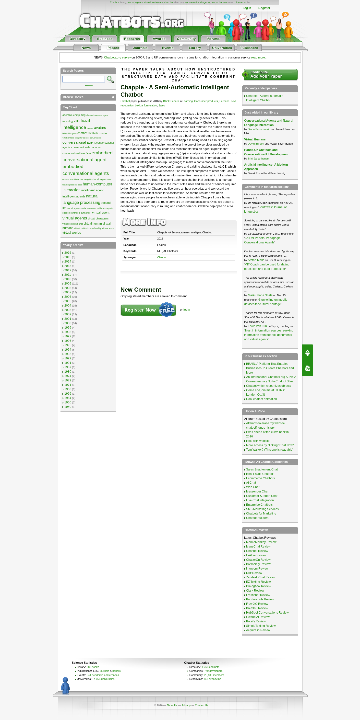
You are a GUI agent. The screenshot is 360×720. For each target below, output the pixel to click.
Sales (161, 105)
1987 (67, 367)
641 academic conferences (103, 675)
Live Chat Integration (260, 500)
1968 (67, 389)
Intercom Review (257, 568)
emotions (74, 179)
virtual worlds (71, 232)
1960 (67, 402)
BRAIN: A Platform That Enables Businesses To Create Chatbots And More (270, 368)
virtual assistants (153, 2)
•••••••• (89, 85)
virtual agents (135, 2)
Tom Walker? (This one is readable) (269, 449)
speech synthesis (71, 213)
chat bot (169, 2)
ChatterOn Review (258, 559)
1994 (67, 349)
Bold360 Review (257, 608)
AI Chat (251, 482)
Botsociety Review (258, 564)
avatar (90, 128)
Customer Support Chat (261, 496)
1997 (67, 336)
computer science (82, 138)
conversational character (86, 147)
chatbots (93, 133)
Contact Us (201, 705)
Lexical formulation (146, 105)
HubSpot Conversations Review (267, 612)
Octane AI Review (258, 617)
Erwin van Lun (258, 326)
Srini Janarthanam (258, 158)
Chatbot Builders (257, 518)
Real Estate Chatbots (260, 474)
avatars (100, 128)
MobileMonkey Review (261, 542)
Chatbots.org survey (117, 57)
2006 (67, 296)
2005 (67, 301)
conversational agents (197, 2)
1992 (67, 358)
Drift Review (254, 573)
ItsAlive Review (256, 555)
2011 (67, 274)
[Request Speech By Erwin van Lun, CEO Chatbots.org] (307, 352)
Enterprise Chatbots (259, 504)
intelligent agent (92, 190)
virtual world (108, 228)
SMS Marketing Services (262, 509)
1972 (67, 380)
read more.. (258, 57)
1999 (67, 327)
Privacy (186, 705)
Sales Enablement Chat (262, 469)
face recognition (86, 179)
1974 (67, 376)
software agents (105, 208)
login (186, 309)
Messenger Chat (257, 491)
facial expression (102, 179)
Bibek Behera (171, 101)
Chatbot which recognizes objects (268, 386)
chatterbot (240, 2)
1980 (67, 371)
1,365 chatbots (210, 666)
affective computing (73, 115)
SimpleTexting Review (261, 626)
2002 (67, 314)
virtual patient (81, 228)
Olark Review (255, 590)
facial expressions (69, 185)
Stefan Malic (256, 260)
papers (116, 670)
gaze (80, 185)
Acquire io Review (258, 630)
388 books (93, 666)
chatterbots (68, 138)
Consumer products (206, 101)
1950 (67, 407)
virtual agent (100, 212)
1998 (67, 332)
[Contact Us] (307, 368)
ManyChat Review (258, 546)
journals (104, 670)
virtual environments (72, 224)
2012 (67, 270)
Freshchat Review (258, 595)
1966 (67, 393)
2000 (67, 323)
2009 (67, 283)
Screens (224, 101)
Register (264, 8)
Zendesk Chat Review (261, 577)
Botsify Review (256, 621)
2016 (67, 252)
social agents (74, 208)
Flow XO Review (257, 604)
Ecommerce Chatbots (260, 478)
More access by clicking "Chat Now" (270, 445)
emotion (65, 179)
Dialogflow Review (258, 586)
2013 (67, 266)
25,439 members (214, 675)
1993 (67, 354)
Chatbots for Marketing (261, 513)
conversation (95, 138)
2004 (67, 305)
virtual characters (98, 218)
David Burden (256, 143)
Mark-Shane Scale (260, 295)
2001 (67, 318)
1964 (67, 398)
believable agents (69, 133)
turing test (86, 213)
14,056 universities (103, 678)
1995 (67, 345)
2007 (67, 292)
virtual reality (94, 228)
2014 (67, 261)
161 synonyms (212, 678)
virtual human (219, 2)
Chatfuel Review (257, 551)
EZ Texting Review (258, 581)
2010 (67, 279)
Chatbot (114, 2)
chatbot (82, 133)
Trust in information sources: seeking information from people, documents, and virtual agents (268, 335)
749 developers (213, 670)
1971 (67, 385)
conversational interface (76, 153)
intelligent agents (73, 196)
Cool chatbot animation (261, 399)
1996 (67, 341)
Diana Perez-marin (259, 129)
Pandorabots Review (260, 599)
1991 (67, 363)
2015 (67, 257)
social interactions (88, 208)
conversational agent (79, 142)
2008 (67, 288)
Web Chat (252, 487)
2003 (67, 310)
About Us (172, 705)
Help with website (258, 441)
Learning (187, 101)
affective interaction (94, 115)
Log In (247, 8)
